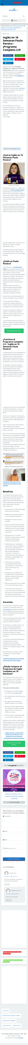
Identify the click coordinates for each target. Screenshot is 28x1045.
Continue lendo (13, 802)
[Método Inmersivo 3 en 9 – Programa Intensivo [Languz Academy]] (14, 780)
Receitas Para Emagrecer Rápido (11, 1015)
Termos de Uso (7, 1025)
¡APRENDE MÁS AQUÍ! (15, 331)
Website (9, 848)
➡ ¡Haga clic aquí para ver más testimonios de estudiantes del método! (12, 483)
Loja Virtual (6, 1010)
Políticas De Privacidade (9, 1020)
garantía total (6, 609)
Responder (7, 884)
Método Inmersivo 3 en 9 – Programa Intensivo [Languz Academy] (14, 796)
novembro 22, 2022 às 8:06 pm (12, 893)
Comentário (7, 816)
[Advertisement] (14, 133)
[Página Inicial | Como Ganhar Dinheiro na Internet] (14, 10)
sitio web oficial (17, 693)
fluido (18, 557)
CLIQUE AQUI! (17, 3)
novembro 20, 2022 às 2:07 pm (10, 876)
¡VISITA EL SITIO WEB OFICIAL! (15, 744)
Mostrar (17, 148)
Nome (5, 831)
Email (5, 840)
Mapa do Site (16, 1025)
